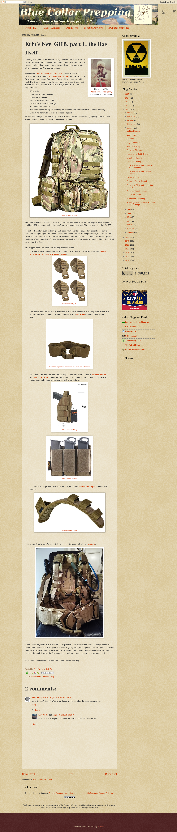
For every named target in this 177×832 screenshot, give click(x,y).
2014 (127, 260)
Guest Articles (52, 27)
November (131, 116)
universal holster (99, 375)
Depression (131, 135)
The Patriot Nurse (132, 345)
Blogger (101, 827)
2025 (127, 94)
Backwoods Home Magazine (137, 322)
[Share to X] (47, 673)
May (129, 217)
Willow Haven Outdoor (135, 350)
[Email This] (42, 673)
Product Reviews (93, 27)
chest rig (91, 544)
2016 (127, 253)
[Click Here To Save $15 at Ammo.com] (134, 310)
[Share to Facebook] (50, 673)
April (129, 221)
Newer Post (28, 774)
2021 (127, 109)
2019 (127, 241)
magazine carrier (41, 377)
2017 (127, 249)
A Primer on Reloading (136, 199)
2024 (127, 98)
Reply (34, 705)
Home (70, 774)
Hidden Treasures (134, 195)
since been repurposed (59, 76)
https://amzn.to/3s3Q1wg (69, 478)
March (130, 225)
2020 (127, 237)
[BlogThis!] (44, 673)
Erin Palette (36, 677)
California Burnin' (133, 177)
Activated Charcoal (134, 150)
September (132, 124)
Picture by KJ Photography (101, 92)
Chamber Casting (134, 162)
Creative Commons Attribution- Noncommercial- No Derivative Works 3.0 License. (81, 793)
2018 (127, 245)
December (131, 113)
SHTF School (131, 336)
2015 (127, 256)
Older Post (111, 774)
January (130, 232)
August (130, 128)
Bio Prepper (130, 327)
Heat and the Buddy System (138, 154)
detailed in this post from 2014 (50, 74)
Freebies (130, 139)
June (129, 213)
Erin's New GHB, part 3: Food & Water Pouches (139, 166)
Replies (37, 710)
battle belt (80, 314)
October (130, 120)
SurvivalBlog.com (133, 340)
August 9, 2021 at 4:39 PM (60, 697)
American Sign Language (137, 191)
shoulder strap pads (88, 487)
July (129, 209)
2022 (127, 106)
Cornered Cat (130, 331)
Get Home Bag (48, 677)
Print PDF (34, 673)
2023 (127, 102)
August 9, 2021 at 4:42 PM (63, 715)
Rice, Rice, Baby (133, 146)
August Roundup (133, 143)
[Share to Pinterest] (52, 673)
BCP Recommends (118, 27)
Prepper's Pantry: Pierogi (137, 181)
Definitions (72, 27)
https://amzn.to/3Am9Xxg (69, 530)
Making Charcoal (133, 131)
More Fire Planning (134, 158)
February (131, 229)
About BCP (31, 27)
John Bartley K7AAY (40, 697)
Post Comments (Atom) (42, 780)
